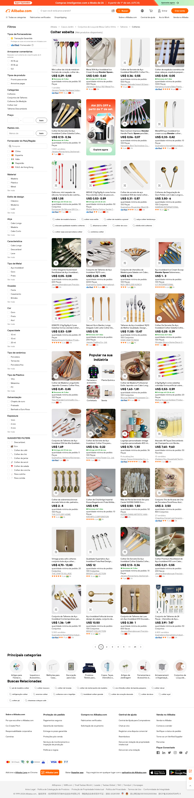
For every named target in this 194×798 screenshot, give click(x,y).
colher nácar (159, 688)
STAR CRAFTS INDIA (130, 340)
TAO (119, 785)
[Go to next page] (140, 646)
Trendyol (127, 785)
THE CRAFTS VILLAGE (62, 573)
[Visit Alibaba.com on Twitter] (169, 752)
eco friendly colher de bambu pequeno (130, 688)
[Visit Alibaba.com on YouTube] (180, 752)
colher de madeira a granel (117, 219)
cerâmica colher (97, 232)
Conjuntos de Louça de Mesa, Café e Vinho (97, 27)
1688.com (67, 785)
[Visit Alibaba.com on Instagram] (175, 752)
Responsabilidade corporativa (19, 731)
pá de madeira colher (20, 688)
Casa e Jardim (67, 27)
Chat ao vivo (124, 726)
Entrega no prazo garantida (55, 731)
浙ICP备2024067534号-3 (169, 794)
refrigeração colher (20, 694)
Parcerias (160, 742)
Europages (138, 785)
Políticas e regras (50, 750)
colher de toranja (64, 688)
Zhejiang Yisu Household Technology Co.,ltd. (169, 459)
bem (41, 120)
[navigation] (27, 337)
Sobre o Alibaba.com (15, 714)
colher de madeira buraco (65, 219)
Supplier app (77, 772)
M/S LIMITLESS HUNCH (131, 284)
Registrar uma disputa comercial (133, 731)
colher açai (165, 694)
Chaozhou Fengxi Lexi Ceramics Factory (169, 518)
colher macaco (43, 688)
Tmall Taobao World (83, 785)
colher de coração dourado (122, 694)
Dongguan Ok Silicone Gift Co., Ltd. (66, 209)
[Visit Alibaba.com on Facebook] (158, 752)
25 (135, 647)
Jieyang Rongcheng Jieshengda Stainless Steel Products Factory (66, 151)
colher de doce (147, 694)
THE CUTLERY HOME (61, 514)
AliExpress (56, 785)
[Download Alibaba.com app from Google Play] (178, 772)
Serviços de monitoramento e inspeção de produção (56, 743)
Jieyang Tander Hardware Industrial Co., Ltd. (66, 90)
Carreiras (10, 736)
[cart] (151, 11)
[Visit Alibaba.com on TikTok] (186, 752)
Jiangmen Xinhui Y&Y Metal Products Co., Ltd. (101, 86)
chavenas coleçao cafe (37, 701)
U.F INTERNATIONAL (164, 284)
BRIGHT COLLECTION (96, 573)
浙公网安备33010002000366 (143, 794)
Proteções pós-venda (52, 736)
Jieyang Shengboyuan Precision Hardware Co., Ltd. (66, 284)
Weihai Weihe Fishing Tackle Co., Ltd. (101, 209)
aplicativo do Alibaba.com (134, 772)
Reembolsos (124, 736)
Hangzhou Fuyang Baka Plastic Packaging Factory (169, 86)
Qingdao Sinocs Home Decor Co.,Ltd (169, 342)
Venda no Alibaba (163, 720)
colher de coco (121, 226)
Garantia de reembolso (53, 726)
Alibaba (54, 27)
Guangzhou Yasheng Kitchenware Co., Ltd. (66, 457)
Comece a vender (164, 726)
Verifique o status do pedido (168, 731)
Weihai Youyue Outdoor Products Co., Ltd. (169, 400)
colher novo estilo (91, 219)
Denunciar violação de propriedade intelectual (134, 743)
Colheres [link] (136, 27)
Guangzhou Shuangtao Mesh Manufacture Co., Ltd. (135, 207)
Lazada (97, 785)
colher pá (16, 701)
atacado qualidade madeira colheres (70, 226)
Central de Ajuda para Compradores (134, 720)
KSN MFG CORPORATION (97, 516)
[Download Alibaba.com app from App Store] (157, 772)
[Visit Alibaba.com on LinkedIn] (163, 752)
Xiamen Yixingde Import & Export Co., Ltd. (135, 84)
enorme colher (42, 694)
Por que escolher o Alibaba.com (20, 720)
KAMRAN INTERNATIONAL (167, 207)
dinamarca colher (100, 226)
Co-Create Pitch (13, 726)
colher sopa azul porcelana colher (68, 232)
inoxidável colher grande (93, 694)
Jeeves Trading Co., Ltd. (96, 342)
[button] (113, 10)
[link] (190, 771)
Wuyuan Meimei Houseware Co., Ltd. (135, 397)
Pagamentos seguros (52, 720)
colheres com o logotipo (65, 694)
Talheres (124, 27)
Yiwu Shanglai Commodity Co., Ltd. (66, 400)
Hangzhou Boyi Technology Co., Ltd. (135, 145)
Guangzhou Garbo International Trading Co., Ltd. (101, 284)
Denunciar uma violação (129, 750)
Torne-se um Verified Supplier (169, 736)
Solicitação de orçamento (92, 726)
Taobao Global (109, 785)
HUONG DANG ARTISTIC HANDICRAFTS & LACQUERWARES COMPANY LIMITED (135, 514)
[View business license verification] (122, 793)
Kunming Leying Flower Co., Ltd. (100, 457)
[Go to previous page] (95, 646)
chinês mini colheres (143, 226)
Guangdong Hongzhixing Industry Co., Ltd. (169, 145)
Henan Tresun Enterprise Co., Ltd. (135, 459)
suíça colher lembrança (145, 219)
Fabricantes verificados (91, 720)
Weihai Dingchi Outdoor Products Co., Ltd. (66, 340)
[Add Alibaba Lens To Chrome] (49, 772)
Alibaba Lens (21, 772)
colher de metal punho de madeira (93, 688)
